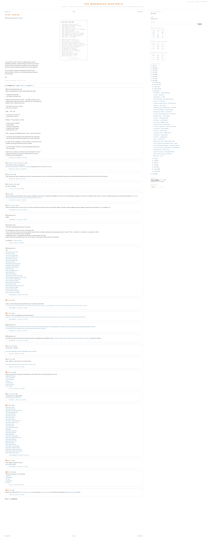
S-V (153, 48)
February (156, 169)
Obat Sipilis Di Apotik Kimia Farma (14, 449)
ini (34, 326)
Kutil (15, 326)
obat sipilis (8, 429)
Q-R (158, 35)
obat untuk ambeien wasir (12, 257)
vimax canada (9, 386)
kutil (7, 328)
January (155, 171)
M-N (162, 33)
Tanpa (32, 326)
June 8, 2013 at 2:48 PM (16, 242)
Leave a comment (26, 85)
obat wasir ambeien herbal (12, 260)
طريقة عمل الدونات (82, 305)
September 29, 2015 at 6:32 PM (19, 455)
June (155, 160)
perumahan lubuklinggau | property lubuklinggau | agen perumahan (21, 351)
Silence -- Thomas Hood (159, 139)
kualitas (27, 328)
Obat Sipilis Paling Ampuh (12, 436)
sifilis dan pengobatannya (12, 270)
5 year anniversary (17, 240)
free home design (45, 492)
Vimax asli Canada (10, 377)
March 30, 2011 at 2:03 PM (17, 178)
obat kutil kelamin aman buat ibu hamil (15, 285)
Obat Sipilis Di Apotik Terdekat (13, 447)
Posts (154, 187)
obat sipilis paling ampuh (11, 412)
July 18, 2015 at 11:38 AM (17, 388)
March (155, 167)
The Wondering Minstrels (103, 4)
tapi (74, 326)
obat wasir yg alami (10, 262)
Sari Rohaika (10, 472)
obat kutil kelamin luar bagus (12, 290)
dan (26, 326)
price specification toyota (26, 492)
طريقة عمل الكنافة (54, 305)
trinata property (10, 346)
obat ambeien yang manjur (12, 252)
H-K (153, 33)
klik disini (8, 479)
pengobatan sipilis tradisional (12, 265)
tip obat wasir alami (10, 253)
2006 (153, 68)
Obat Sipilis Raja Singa (11, 441)
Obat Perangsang (10, 379)
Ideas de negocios (11, 205)
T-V (153, 37)
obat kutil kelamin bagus (11, 289)
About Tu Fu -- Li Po (158, 156)
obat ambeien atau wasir (11, 258)
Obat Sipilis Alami (10, 434)
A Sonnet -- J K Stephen (159, 101)
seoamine (9, 300)
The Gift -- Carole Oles (12, 15)
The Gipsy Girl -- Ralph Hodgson (161, 128)
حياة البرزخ (8, 317)
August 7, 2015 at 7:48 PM (17, 399)
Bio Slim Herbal (9, 382)
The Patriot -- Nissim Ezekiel (160, 130)
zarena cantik (10, 372)
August (155, 91)
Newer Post (7, 11)
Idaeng (9, 194)
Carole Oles (74, 58)
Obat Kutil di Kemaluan (11, 273)
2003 (153, 74)
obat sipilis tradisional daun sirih (13, 420)
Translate (162, 181)
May (155, 162)
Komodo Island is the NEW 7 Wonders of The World (18, 166)
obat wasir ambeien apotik (12, 255)
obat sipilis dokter (10, 424)
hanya (39, 326)
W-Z (158, 37)
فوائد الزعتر (30, 317)
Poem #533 (65, 22)
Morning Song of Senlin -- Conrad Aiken (162, 111)
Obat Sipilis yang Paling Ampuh (13, 263)
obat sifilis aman (9, 268)
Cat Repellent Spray (12, 184)
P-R (162, 46)
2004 (153, 72)
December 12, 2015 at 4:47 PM (18, 466)
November (156, 84)
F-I (162, 44)
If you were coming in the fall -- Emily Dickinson (164, 103)
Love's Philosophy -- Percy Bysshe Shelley (163, 99)
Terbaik (9, 328)
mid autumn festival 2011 (23, 197)
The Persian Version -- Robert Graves (162, 132)
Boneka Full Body (10, 384)
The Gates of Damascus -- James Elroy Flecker (164, 126)
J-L (153, 46)
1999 (153, 173)
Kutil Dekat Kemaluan (11, 284)
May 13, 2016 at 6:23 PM (16, 484)
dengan (63, 326)
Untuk (7, 326)
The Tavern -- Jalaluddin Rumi (160, 137)
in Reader (204, 1)
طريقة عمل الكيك (33, 305)
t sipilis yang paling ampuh (12, 427)
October (155, 86)
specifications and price (83, 338)
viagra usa (8, 381)
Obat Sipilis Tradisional (11, 430)
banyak (82, 326)
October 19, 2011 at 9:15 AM (18, 209)
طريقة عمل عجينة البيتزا (22, 305)
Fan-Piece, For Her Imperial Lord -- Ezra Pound (164, 113)
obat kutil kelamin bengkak (12, 287)
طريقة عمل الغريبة (73, 305)
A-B (153, 31)
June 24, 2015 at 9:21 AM (16, 353)
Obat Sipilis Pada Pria (11, 439)
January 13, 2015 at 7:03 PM (18, 330)
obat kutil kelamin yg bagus (12, 280)
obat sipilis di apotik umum (12, 422)
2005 (153, 70)
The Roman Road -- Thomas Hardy (161, 124)
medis (59, 326)
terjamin (34, 328)
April (155, 164)
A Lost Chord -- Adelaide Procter (160, 122)
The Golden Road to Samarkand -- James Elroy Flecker (166, 145)
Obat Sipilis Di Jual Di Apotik (12, 446)
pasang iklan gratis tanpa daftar (13, 397)
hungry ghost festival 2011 (35, 197)
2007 (153, 66)
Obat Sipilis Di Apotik (11, 432)
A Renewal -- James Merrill (159, 105)
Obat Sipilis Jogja (10, 407)
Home (74, 11)
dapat (42, 326)
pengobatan (55, 326)
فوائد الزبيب (8, 305)
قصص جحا (25, 317)
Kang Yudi (9, 460)
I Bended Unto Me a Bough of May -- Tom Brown (164, 107)
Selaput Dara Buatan (10, 376)
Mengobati (11, 326)
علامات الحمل (20, 317)
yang (30, 328)
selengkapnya (9, 477)
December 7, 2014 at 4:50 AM (18, 319)
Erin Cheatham (19, 18)
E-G (162, 31)
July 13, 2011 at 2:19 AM (16, 188)
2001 (153, 78)
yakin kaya (9, 359)
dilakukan (46, 326)
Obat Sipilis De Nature (11, 444)
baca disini (8, 475)
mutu (22, 328)
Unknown (9, 405)
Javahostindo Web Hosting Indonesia (16, 163)
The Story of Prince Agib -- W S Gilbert (162, 153)
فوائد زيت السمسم (62, 317)
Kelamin (18, 326)
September (156, 88)
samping (43, 328)
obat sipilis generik (10, 425)
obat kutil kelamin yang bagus (13, 292)
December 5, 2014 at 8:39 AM (18, 308)
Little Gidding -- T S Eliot (159, 97)
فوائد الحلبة (82, 317)
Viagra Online (10, 174)
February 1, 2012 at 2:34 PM (18, 219)
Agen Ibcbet (135, 196)
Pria (24, 326)
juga (77, 326)
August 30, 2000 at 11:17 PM (18, 157)
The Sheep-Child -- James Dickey (161, 149)
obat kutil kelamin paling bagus (13, 282)
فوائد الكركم (36, 317)
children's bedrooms (72, 338)
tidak (37, 326)
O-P (153, 35)
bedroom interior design (71, 492)
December (156, 82)
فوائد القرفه (14, 305)
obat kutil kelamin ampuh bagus (13, 278)
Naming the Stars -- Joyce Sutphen (161, 116)
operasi (69, 326)
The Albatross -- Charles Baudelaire (161, 92)
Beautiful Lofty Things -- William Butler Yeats (163, 141)
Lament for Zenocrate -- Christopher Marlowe (163, 151)
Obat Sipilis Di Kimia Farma (12, 452)
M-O (158, 46)
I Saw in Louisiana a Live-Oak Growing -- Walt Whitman (166, 147)
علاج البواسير (55, 317)
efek (40, 328)
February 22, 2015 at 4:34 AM (18, 340)
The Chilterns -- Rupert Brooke (160, 135)
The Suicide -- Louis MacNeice (160, 120)
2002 (153, 76)
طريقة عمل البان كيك (64, 305)
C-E (158, 44)
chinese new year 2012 (11, 197)
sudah (79, 326)
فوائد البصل (49, 317)
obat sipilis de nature (10, 409)
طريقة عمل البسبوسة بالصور (43, 305)
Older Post (140, 11)
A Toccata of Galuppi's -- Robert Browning (163, 109)
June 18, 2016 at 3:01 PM (16, 494)
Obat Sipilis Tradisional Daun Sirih (14, 410)
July (155, 158)
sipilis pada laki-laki (10, 272)
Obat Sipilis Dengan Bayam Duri (13, 437)
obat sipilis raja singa (11, 415)
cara (66, 326)
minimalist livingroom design (60, 338)
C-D (158, 31)
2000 (153, 80)
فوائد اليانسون (43, 317)
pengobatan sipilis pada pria (12, 267)
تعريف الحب (13, 317)
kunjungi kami (9, 480)
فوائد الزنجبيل (76, 317)
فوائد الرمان (70, 317)
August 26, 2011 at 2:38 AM (17, 200)
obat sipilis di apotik (10, 414)
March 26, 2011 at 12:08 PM (17, 169)
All (162, 37)
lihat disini (8, 482)
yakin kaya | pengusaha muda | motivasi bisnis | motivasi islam (20, 364)
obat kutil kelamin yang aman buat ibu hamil (16, 277)
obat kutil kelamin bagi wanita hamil (14, 275)
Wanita (29, 326)
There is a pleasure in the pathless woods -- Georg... (165, 143)
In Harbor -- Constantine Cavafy (160, 118)
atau (72, 326)
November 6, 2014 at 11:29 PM (18, 294)
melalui (50, 326)
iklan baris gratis (11, 393)
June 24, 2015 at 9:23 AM (16, 367)
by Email (196, 1)
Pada (22, 326)
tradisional (93, 326)
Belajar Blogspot (48, 166)
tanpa (37, 328)
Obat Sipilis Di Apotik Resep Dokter (14, 451)
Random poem (154, 18)
